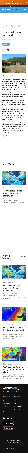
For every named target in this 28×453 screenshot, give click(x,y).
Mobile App (16, 442)
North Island (6, 44)
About (18, 440)
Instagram (19, 406)
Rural (4, 411)
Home (3, 26)
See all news (23, 256)
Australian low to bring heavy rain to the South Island (13, 369)
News (7, 26)
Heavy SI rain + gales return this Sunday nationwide (12, 193)
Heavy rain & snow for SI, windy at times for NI (13, 328)
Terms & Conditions (10, 440)
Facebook (19, 401)
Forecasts (5, 401)
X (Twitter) (19, 404)
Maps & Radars (6, 403)
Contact (9, 442)
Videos (4, 409)
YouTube (19, 409)
